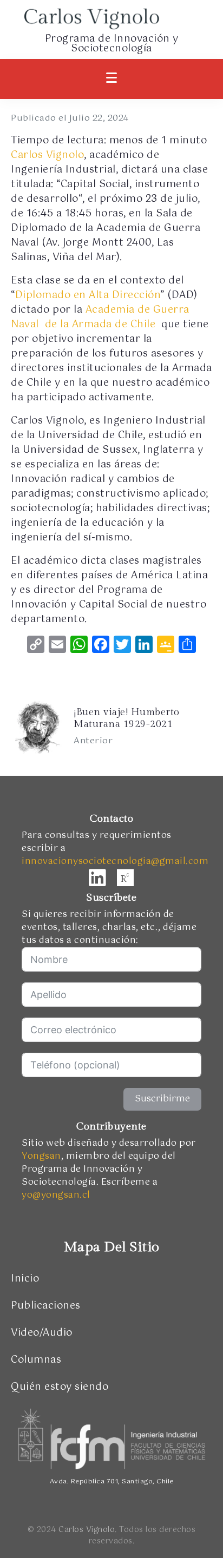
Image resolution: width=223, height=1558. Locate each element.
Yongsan (41, 1156)
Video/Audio (42, 1333)
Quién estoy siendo (59, 1387)
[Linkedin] (97, 878)
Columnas (36, 1360)
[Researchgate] (125, 878)
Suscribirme (162, 1099)
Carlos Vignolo (47, 155)
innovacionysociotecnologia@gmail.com (115, 861)
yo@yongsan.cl (56, 1195)
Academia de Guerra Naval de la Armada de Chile (100, 317)
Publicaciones (46, 1306)
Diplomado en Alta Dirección (88, 295)
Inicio (25, 1279)
